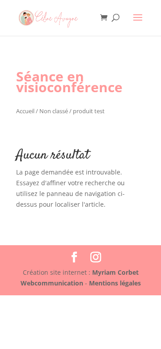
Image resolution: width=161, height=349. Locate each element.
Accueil (25, 111)
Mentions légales (115, 283)
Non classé (53, 111)
